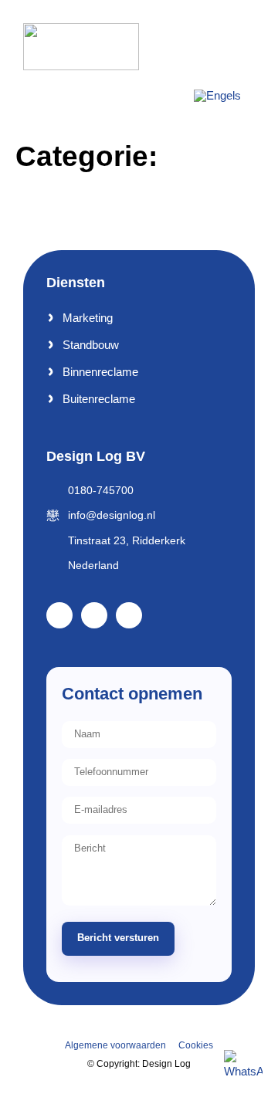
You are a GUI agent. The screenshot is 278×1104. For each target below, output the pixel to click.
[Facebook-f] (59, 615)
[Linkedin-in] (94, 615)
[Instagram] (129, 615)
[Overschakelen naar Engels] (217, 96)
